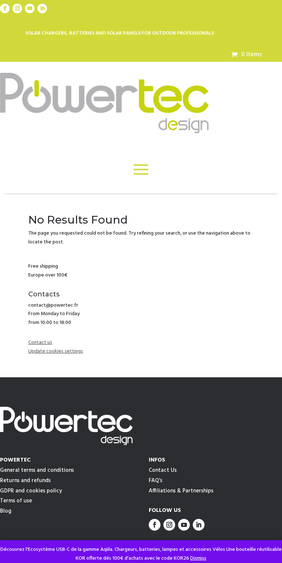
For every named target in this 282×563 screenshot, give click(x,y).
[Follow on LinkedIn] (42, 8)
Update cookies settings (55, 351)
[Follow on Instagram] (17, 8)
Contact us (40, 342)
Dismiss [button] (198, 558)
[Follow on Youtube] (30, 8)
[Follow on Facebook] (5, 8)
